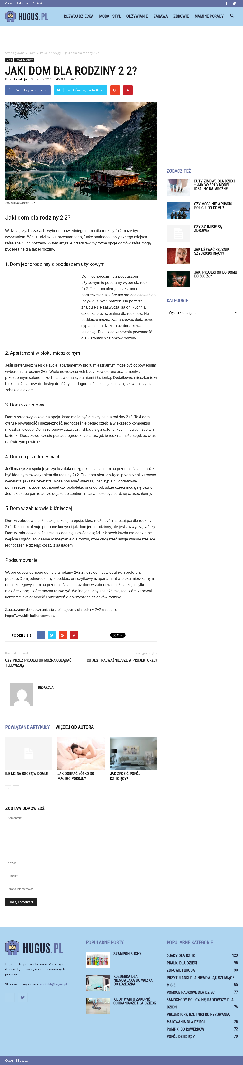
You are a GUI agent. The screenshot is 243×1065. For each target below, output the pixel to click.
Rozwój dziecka (78, 16)
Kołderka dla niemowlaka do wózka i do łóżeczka (133, 980)
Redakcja (20, 79)
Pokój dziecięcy (24, 59)
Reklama (22, 3)
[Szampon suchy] (98, 960)
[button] (232, 16)
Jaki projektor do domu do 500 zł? (215, 274)
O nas (8, 3)
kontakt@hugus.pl (53, 984)
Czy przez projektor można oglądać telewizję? (38, 663)
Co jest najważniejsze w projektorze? (122, 660)
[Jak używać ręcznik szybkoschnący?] (178, 256)
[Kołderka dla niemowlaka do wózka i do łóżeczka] (98, 983)
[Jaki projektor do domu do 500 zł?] (178, 279)
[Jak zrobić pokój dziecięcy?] (133, 753)
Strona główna (14, 53)
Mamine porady (209, 16)
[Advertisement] (121, 38)
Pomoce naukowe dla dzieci (191, 992)
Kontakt (37, 3)
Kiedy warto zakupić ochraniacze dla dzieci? (134, 1001)
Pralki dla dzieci (182, 963)
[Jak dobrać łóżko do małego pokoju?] (81, 753)
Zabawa (161, 16)
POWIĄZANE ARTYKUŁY (27, 727)
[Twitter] (234, 3)
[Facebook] (226, 3)
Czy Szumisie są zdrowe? (208, 228)
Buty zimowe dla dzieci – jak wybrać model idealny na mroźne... (214, 185)
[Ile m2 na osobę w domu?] (28, 753)
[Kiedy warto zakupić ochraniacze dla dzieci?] (98, 1006)
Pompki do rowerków (185, 1029)
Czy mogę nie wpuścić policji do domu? (213, 206)
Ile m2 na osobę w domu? (26, 773)
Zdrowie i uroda (181, 970)
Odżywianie (137, 16)
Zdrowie (181, 16)
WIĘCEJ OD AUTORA (75, 727)
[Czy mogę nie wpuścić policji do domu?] (178, 210)
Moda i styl (110, 16)
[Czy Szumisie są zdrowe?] (178, 233)
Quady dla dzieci (181, 955)
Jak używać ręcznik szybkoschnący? (211, 251)
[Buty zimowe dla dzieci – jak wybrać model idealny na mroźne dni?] (178, 187)
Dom (9, 59)
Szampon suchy (127, 953)
